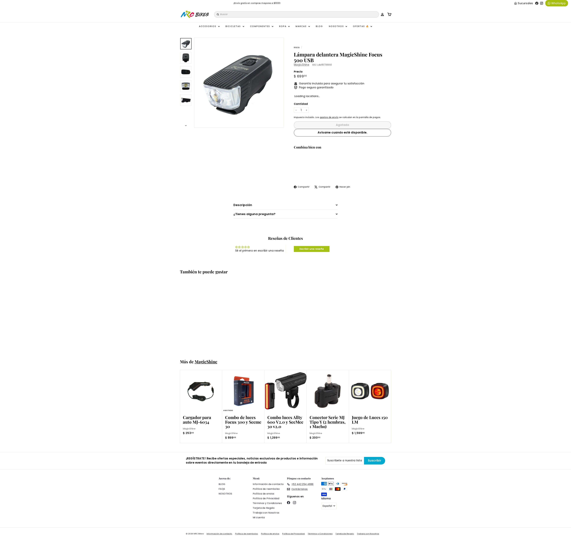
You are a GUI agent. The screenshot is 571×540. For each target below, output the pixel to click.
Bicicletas (234, 26)
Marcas (302, 26)
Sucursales (525, 3)
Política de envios (263, 493)
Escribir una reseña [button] (311, 249)
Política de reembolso (266, 489)
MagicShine (301, 64)
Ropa (283, 26)
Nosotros (337, 26)
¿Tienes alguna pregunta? (254, 214)
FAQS (222, 489)
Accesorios (208, 26)
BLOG (222, 484)
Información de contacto (268, 484)
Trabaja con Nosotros (266, 512)
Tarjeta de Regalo (263, 508)
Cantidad (301, 104)
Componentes (260, 26)
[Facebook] (536, 3)
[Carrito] (389, 14)
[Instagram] (541, 3)
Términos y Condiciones (267, 503)
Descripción (242, 205)
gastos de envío (329, 117)
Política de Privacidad (266, 498)
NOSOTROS (225, 493)
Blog (319, 26)
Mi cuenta (259, 517)
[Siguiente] (186, 125)
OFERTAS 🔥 (361, 26)
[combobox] (296, 14)
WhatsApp (558, 3)
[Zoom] (239, 82)
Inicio (297, 47)
